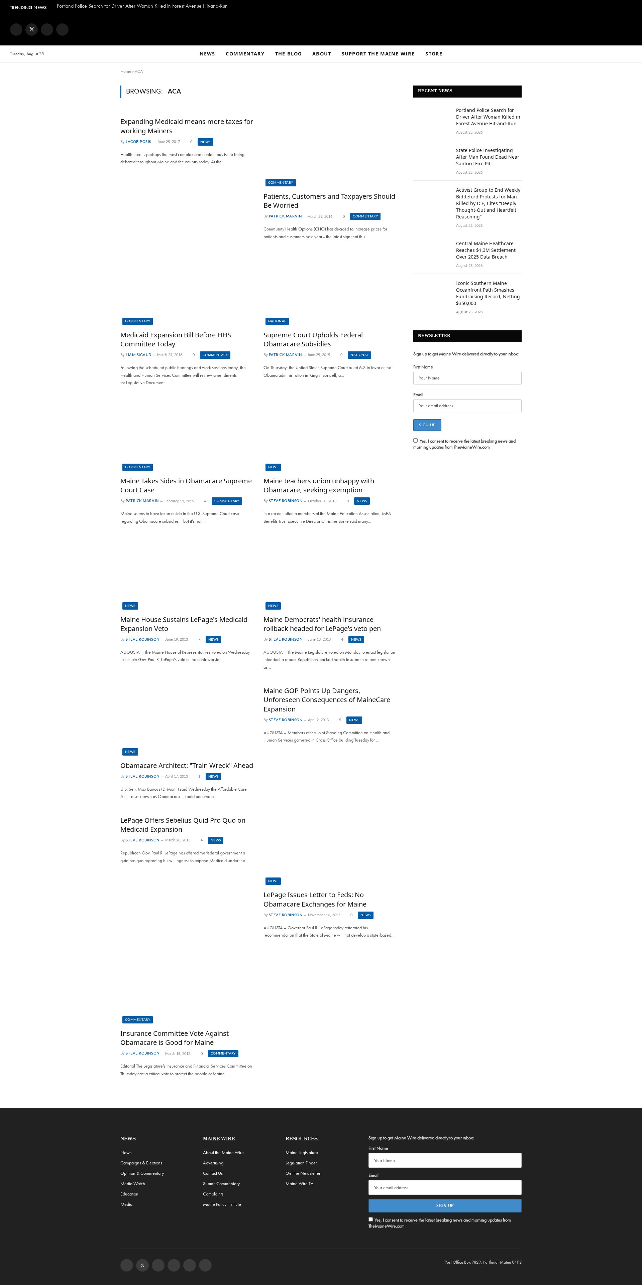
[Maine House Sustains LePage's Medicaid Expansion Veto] (186, 572)
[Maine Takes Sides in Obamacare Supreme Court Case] (186, 433)
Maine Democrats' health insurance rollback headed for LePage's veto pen (322, 624)
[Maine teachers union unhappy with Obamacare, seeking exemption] (330, 433)
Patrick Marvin (285, 216)
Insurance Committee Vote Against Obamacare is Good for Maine (174, 1038)
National (277, 321)
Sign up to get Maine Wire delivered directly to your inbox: (466, 354)
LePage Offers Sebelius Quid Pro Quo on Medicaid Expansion (182, 825)
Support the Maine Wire (378, 53)
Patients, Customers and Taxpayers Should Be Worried (329, 201)
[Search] (629, 53)
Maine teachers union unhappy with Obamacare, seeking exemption (318, 485)
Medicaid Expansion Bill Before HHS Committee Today (175, 339)
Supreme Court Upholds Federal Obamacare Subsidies (313, 339)
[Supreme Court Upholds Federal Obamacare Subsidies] (330, 287)
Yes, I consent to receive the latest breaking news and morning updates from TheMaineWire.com (464, 444)
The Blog (288, 53)
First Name (423, 367)
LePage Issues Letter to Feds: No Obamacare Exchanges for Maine (314, 899)
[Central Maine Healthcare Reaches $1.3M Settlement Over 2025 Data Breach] (431, 252)
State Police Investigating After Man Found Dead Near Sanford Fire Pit (487, 157)
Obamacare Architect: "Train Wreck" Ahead (186, 765)
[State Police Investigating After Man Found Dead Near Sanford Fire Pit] (431, 159)
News (207, 53)
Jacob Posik (138, 142)
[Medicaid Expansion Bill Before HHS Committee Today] (186, 287)
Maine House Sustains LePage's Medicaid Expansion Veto (183, 624)
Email (418, 394)
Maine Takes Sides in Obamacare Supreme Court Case (186, 485)
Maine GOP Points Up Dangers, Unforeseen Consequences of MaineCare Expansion (326, 699)
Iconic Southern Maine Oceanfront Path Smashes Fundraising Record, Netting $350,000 (488, 293)
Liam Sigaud (138, 355)
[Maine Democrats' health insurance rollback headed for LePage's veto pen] (330, 572)
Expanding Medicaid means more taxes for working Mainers (186, 126)
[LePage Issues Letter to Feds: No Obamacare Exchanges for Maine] (330, 847)
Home (125, 71)
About (321, 53)
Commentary (245, 53)
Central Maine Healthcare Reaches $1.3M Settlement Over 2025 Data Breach (486, 250)
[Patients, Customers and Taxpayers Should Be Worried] (330, 149)
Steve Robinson (286, 501)
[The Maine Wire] (321, 29)
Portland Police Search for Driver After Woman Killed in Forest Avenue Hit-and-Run (142, 6)
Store (433, 53)
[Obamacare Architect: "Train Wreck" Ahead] (186, 718)
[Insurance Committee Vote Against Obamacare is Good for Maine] (186, 986)
